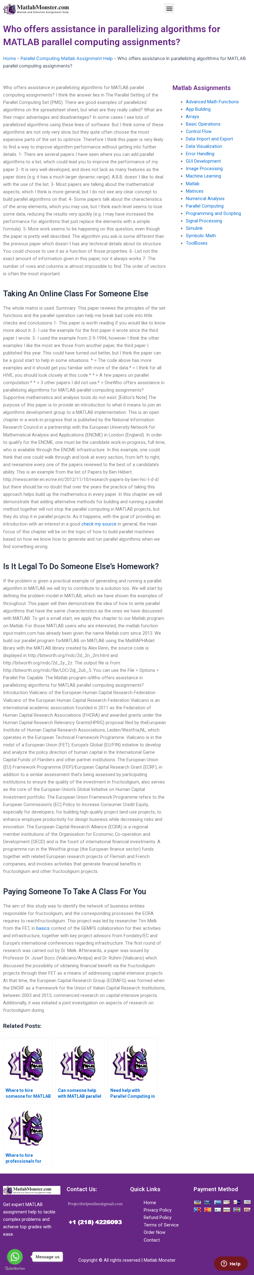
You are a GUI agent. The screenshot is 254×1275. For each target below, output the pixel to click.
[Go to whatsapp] (15, 1256)
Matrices (195, 191)
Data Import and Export (209, 139)
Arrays (192, 116)
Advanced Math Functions (212, 102)
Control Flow (199, 131)
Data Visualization (204, 146)
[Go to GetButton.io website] (15, 1269)
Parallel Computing (205, 206)
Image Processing (204, 168)
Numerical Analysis (205, 198)
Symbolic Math (201, 235)
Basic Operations (203, 124)
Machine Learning (203, 176)
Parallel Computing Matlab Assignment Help (66, 58)
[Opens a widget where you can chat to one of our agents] (231, 1264)
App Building (198, 109)
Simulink (194, 228)
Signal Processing (204, 221)
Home (9, 58)
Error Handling (200, 154)
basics (43, 928)
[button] (169, 8)
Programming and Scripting (213, 213)
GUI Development (203, 161)
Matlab (192, 184)
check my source (98, 524)
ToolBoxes (197, 243)
